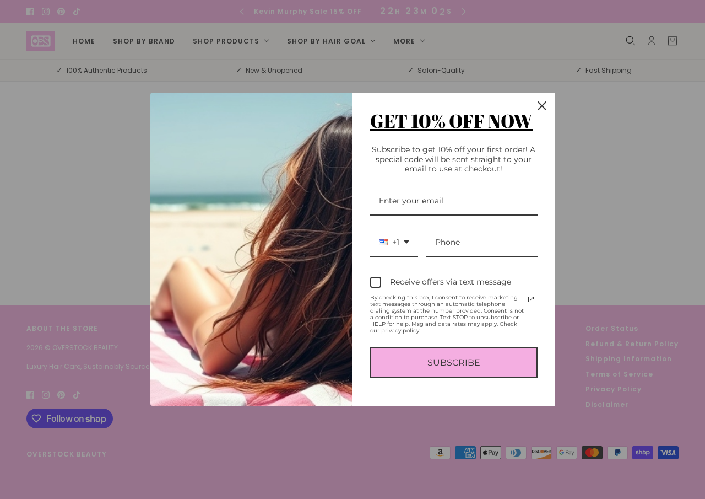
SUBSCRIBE (453, 362)
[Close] (542, 106)
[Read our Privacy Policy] (531, 299)
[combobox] (394, 243)
